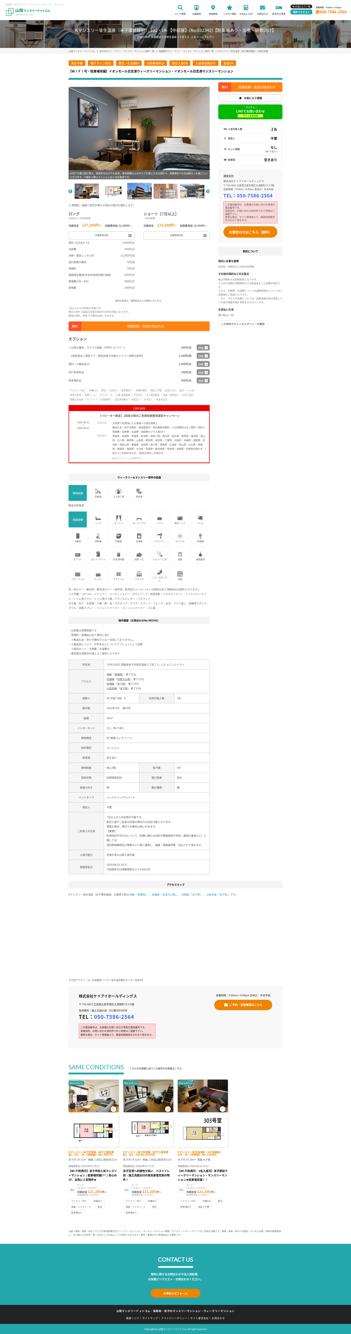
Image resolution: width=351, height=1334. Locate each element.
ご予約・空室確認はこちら (245, 1005)
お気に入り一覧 (302, 6)
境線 (109, 674)
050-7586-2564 (333, 11)
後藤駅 (118, 674)
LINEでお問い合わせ (250, 113)
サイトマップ (150, 1318)
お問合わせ (262, 13)
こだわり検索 (229, 13)
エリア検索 (180, 13)
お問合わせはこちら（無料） (250, 232)
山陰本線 (112, 688)
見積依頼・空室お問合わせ (145, 326)
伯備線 (110, 679)
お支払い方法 (246, 13)
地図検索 (213, 13)
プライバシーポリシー (174, 1318)
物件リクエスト (301, 12)
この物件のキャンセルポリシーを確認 (243, 324)
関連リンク (132, 1318)
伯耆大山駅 (123, 679)
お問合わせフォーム (175, 1293)
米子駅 (121, 683)
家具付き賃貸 (278, 13)
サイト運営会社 (199, 1318)
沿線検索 (196, 13)
